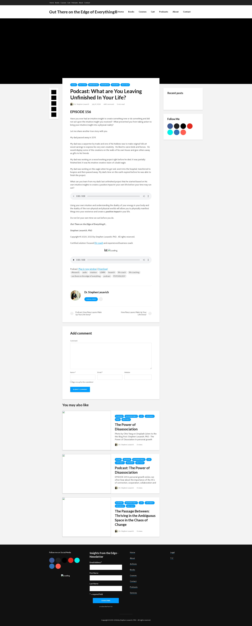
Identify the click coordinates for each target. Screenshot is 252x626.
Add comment (109, 104)
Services (133, 593)
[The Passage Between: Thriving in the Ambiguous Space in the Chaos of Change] (86, 517)
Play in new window (87, 269)
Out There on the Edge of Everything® (83, 11)
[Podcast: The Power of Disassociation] (86, 473)
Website (127, 372)
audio (85, 272)
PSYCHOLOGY (119, 276)
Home (52, 3)
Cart (68, 3)
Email (100, 372)
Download (102, 269)
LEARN (102, 272)
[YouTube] (190, 126)
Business (119, 416)
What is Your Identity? (189, 99)
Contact (87, 3)
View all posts (91, 299)
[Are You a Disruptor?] (172, 122)
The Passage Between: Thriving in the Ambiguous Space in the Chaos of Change (135, 518)
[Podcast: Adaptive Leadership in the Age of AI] (172, 127)
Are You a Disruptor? (188, 120)
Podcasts (75, 3)
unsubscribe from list (105, 606)
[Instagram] (183, 126)
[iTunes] (183, 132)
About (81, 3)
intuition (93, 272)
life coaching (134, 272)
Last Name (94, 583)
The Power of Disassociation (126, 426)
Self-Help (125, 85)
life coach (98, 243)
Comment (73, 341)
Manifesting (93, 85)
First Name (94, 573)
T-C (171, 558)
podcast (107, 276)
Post (117, 419)
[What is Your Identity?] (172, 101)
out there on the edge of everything (86, 276)
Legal (172, 552)
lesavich (111, 272)
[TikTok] (170, 132)
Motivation (105, 85)
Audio (74, 85)
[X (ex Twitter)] (176, 126)
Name (73, 372)
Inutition (82, 85)
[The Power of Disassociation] (86, 430)
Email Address (96, 562)
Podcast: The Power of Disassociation (132, 470)
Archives (133, 564)
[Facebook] (170, 126)
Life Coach (149, 416)
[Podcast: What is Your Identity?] (172, 111)
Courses (63, 3)
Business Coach (131, 416)
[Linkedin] (176, 132)
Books (57, 3)
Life (141, 416)
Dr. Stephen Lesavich (81, 104)
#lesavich (75, 272)
